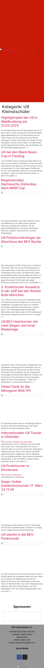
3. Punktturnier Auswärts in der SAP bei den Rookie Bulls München (21, 291)
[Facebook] (19, 657)
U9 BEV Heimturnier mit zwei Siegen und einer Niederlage (19, 325)
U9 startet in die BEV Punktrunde (17, 536)
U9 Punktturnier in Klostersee (15, 468)
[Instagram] (24, 657)
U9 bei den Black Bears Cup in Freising (19, 154)
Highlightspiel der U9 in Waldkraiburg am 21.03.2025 (19, 121)
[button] (38, 51)
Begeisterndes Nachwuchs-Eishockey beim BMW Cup (18, 184)
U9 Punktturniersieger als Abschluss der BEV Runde (21, 239)
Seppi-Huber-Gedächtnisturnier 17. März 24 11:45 (22, 485)
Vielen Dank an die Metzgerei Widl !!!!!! (16, 388)
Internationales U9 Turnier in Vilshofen (21, 435)
